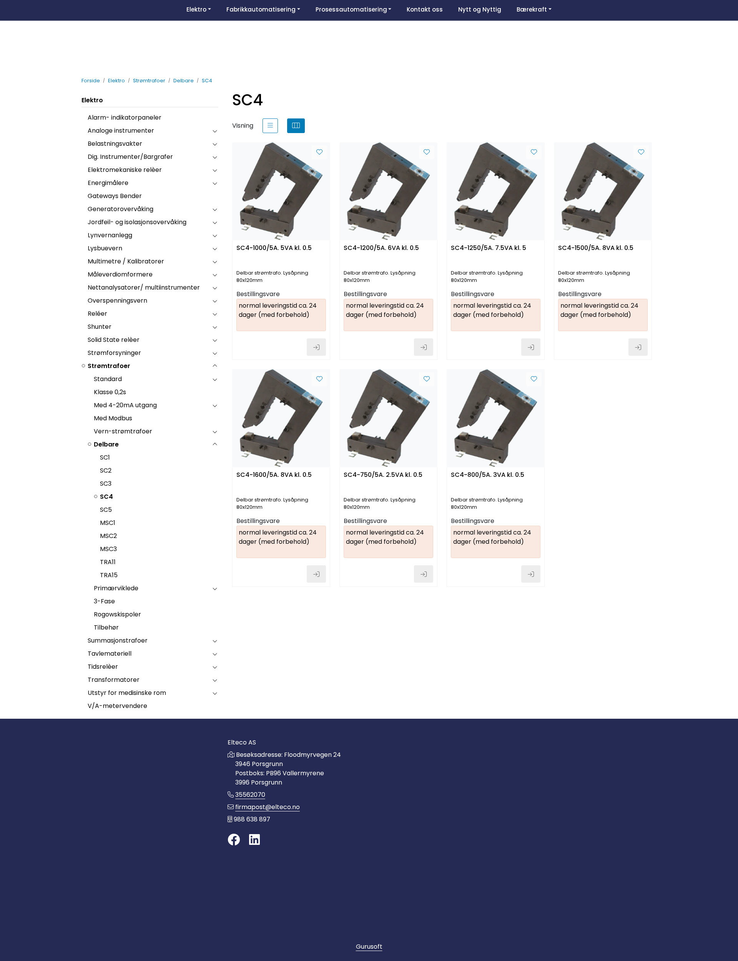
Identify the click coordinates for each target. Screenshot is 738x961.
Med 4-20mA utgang (125, 405)
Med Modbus (113, 418)
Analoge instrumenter (121, 130)
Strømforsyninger (114, 352)
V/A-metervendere (117, 705)
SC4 (106, 496)
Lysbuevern (105, 248)
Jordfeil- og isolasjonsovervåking (137, 222)
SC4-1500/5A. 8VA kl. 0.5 (595, 248)
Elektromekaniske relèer (125, 169)
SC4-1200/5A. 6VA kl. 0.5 (381, 248)
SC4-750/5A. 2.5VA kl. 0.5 (383, 475)
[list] (270, 125)
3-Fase (104, 601)
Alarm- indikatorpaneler (124, 117)
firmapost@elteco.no (267, 807)
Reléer (97, 313)
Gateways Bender (115, 196)
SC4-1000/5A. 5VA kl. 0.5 (274, 248)
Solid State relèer (114, 339)
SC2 (105, 470)
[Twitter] (234, 840)
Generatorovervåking (120, 209)
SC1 (105, 457)
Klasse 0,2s (110, 392)
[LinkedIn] (254, 840)
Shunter (99, 326)
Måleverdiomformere (120, 274)
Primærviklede (116, 588)
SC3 (105, 483)
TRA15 (109, 575)
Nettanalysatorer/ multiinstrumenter (144, 287)
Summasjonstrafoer (118, 640)
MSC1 (107, 522)
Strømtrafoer (109, 365)
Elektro (92, 100)
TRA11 (108, 562)
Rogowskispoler (117, 614)
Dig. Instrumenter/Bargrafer (130, 156)
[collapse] (214, 130)
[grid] (296, 125)
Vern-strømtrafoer (123, 431)
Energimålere (108, 182)
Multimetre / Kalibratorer (126, 261)
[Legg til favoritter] (319, 152)
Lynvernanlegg (110, 235)
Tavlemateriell (109, 653)
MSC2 (108, 535)
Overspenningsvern (117, 300)
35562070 (250, 794)
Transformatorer (114, 679)
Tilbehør (106, 627)
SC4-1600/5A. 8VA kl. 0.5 (274, 475)
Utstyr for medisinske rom (127, 692)
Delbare (106, 444)
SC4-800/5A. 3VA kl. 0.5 (487, 475)
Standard (108, 379)
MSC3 (108, 549)
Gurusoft (369, 946)
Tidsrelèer (103, 666)
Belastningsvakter (115, 143)
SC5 (106, 509)
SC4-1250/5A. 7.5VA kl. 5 (488, 248)
